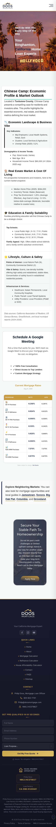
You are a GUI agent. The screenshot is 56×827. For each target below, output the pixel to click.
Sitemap (28, 679)
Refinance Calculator (29, 661)
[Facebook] (22, 632)
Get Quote (35, 465)
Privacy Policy (9, 823)
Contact (28, 670)
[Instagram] (28, 632)
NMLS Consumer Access (42, 823)
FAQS (29, 674)
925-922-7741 (30, 698)
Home (28, 647)
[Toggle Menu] (51, 5)
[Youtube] (34, 632)
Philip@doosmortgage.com (29, 702)
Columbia (22, 499)
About (28, 651)
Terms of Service (24, 823)
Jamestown (28, 495)
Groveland (40, 499)
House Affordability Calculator (29, 665)
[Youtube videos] (53, 817)
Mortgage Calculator (29, 656)
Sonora (40, 495)
